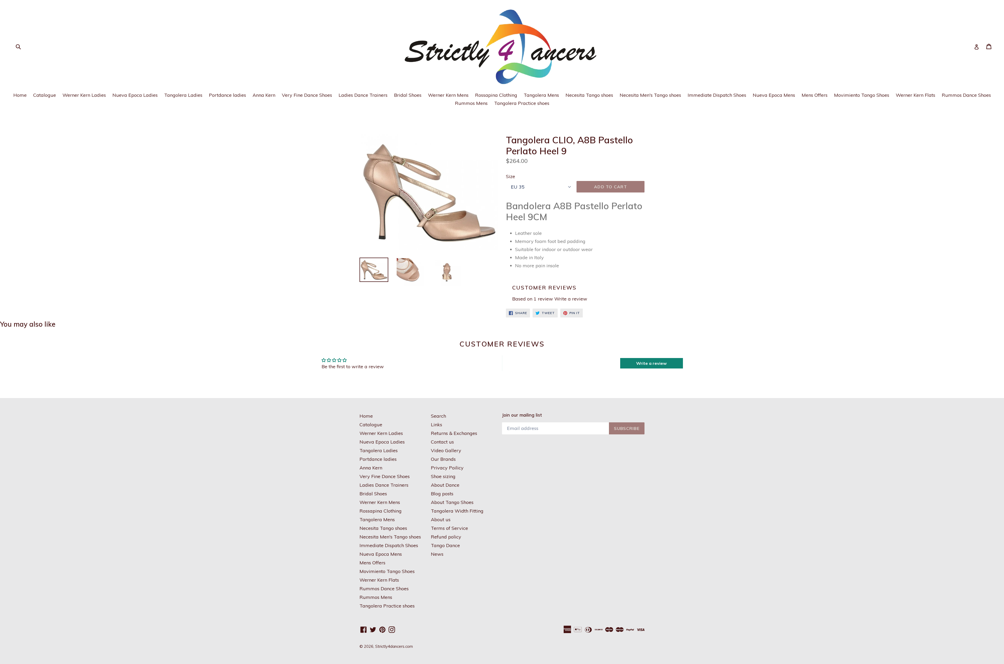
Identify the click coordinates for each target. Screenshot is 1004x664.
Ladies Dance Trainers (363, 95)
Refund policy (446, 537)
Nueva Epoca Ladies (135, 95)
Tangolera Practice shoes (521, 103)
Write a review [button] (651, 363)
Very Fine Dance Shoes (307, 95)
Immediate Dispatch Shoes (717, 95)
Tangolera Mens (541, 95)
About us (440, 520)
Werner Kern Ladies (84, 95)
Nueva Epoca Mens (774, 95)
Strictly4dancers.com (394, 646)
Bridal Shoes (407, 95)
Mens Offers (815, 95)
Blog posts (442, 494)
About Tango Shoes (452, 502)
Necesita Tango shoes (589, 95)
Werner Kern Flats (915, 95)
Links (436, 425)
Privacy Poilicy (447, 468)
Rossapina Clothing (496, 95)
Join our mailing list (522, 415)
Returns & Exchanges (454, 433)
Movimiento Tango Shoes (861, 95)
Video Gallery (446, 450)
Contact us (442, 442)
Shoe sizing (443, 476)
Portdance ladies (227, 95)
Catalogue (44, 95)
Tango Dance (445, 545)
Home (20, 95)
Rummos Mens (471, 103)
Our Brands (443, 459)
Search (438, 416)
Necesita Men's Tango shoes (650, 95)
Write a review (570, 299)
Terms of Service (449, 528)
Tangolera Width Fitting (457, 511)
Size (510, 176)
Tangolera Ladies (183, 95)
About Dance (445, 485)
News (437, 554)
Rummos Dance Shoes (966, 95)
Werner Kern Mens (448, 95)
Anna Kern (264, 95)
